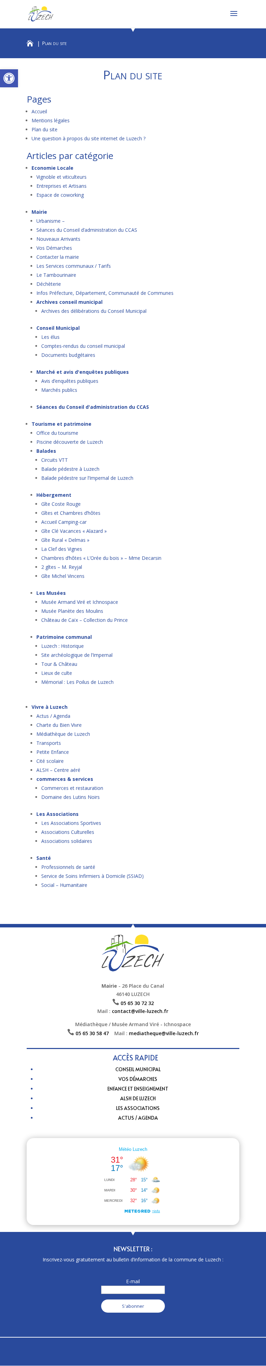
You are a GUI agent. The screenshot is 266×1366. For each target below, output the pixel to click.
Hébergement (53, 495)
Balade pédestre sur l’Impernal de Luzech (87, 478)
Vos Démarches (54, 248)
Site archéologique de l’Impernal (77, 655)
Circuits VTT (54, 460)
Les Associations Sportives (71, 823)
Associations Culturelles (67, 832)
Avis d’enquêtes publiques (69, 381)
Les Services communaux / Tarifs (73, 266)
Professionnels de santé (68, 867)
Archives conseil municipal (69, 302)
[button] (9, 78)
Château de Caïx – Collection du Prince (84, 620)
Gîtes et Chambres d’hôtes (70, 513)
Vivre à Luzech (50, 707)
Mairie (39, 212)
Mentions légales (51, 120)
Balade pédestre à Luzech (70, 469)
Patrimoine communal (64, 637)
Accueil (39, 111)
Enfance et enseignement (137, 1088)
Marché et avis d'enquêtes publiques (82, 372)
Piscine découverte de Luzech (69, 442)
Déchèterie (48, 284)
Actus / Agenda (53, 716)
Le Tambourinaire (56, 275)
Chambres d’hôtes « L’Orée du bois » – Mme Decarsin (101, 558)
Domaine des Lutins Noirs (70, 797)
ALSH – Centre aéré (58, 770)
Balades (46, 451)
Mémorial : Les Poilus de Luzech (77, 682)
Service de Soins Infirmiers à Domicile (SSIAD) (92, 876)
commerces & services (64, 779)
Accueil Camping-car (64, 522)
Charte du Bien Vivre (59, 725)
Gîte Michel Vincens (63, 576)
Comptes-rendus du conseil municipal (83, 346)
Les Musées (51, 593)
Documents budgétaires (68, 355)
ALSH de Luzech (138, 1098)
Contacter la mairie (57, 257)
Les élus (50, 337)
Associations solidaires (66, 841)
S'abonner (133, 1306)
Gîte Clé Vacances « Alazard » (74, 531)
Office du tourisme (57, 433)
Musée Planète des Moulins (72, 611)
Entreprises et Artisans (61, 186)
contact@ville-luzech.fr (140, 1011)
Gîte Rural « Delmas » (65, 540)
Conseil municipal (138, 1069)
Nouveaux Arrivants (58, 239)
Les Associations (57, 814)
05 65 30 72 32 (137, 1003)
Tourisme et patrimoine (61, 424)
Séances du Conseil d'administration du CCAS (92, 407)
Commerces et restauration (72, 788)
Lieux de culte (56, 673)
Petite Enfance (52, 752)
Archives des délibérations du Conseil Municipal (94, 311)
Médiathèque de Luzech (63, 734)
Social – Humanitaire (64, 885)
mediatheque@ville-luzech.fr (164, 1033)
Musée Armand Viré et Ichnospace (79, 602)
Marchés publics (59, 390)
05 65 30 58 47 (95, 1033)
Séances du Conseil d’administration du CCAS (86, 230)
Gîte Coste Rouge (61, 504)
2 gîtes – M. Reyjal (61, 567)
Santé (43, 858)
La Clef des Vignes (61, 549)
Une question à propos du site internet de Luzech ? (88, 138)
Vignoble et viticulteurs (61, 177)
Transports (48, 743)
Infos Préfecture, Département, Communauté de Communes (105, 293)
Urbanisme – (50, 221)
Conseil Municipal (58, 328)
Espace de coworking (60, 195)
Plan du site (44, 129)
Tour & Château (59, 664)
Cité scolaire (50, 761)
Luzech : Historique (62, 646)
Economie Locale (52, 168)
